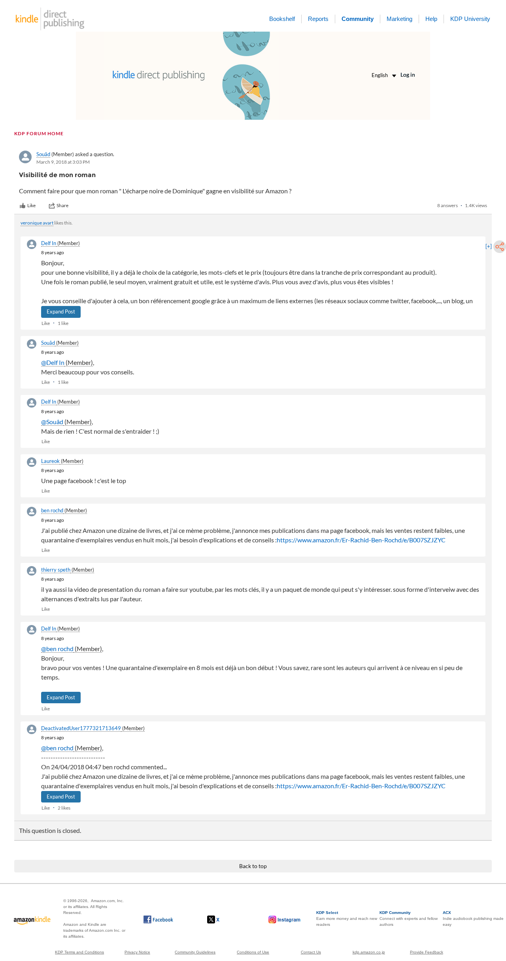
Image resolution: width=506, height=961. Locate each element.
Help (431, 18)
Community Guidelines (195, 952)
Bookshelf (282, 18)
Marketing (399, 18)
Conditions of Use (253, 952)
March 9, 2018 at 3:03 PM (63, 162)
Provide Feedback (426, 952)
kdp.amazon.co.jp (369, 952)
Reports (318, 18)
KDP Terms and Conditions (79, 952)
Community (358, 18)
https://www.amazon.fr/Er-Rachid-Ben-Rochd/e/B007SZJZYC (361, 540)
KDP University (470, 18)
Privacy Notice (137, 952)
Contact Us (311, 952)
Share (62, 205)
